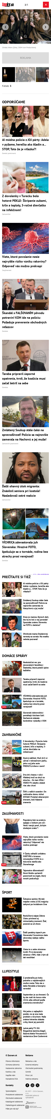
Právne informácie (13, 1061)
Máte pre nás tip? (12, 1109)
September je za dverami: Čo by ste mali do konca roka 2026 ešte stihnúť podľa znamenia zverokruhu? (36, 998)
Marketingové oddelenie (15, 1105)
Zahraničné (11, 734)
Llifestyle (10, 971)
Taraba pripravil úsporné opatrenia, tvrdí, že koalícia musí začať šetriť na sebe (35, 682)
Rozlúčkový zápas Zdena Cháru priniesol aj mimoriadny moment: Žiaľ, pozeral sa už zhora (34, 919)
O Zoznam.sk (11, 1055)
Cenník (28, 1072)
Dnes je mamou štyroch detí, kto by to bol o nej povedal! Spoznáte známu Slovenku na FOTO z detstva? (36, 621)
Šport (7, 892)
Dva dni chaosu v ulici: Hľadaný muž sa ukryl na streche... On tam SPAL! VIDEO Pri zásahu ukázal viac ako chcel (34, 780)
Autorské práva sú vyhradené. (32, 1096)
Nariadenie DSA (12, 1079)
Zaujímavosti (13, 813)
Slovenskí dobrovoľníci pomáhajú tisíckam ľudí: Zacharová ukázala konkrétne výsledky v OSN (34, 716)
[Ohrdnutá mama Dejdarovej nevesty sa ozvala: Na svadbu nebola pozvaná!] (12, 639)
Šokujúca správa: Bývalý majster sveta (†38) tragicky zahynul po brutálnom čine (35, 902)
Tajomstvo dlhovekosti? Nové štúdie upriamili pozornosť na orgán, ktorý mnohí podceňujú (34, 874)
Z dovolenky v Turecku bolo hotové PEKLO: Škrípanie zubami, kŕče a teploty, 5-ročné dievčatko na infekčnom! (35, 746)
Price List (29, 1075)
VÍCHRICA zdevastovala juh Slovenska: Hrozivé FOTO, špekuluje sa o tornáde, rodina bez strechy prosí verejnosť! (35, 701)
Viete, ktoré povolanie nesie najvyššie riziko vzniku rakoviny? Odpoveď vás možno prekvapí (35, 841)
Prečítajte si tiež (16, 577)
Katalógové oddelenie (14, 1101)
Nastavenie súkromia (14, 1068)
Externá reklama (32, 1064)
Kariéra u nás (10, 1072)
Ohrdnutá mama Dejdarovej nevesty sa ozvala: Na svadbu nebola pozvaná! (36, 636)
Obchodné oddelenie (14, 1098)
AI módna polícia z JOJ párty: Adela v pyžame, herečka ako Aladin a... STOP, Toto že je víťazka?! (36, 587)
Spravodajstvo (11, 1091)
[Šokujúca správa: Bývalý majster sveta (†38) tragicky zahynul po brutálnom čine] (12, 905)
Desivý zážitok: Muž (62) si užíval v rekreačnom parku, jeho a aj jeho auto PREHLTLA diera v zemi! (35, 762)
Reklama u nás (31, 1061)
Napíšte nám (10, 1075)
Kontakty (9, 1085)
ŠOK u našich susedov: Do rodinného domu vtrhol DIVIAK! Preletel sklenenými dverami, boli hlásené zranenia (36, 797)
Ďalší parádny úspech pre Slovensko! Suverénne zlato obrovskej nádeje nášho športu (35, 936)
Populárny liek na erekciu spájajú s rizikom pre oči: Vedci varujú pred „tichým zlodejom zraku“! (34, 824)
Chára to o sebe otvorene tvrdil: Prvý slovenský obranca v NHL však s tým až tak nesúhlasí (35, 953)
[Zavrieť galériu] (46, 5)
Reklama (29, 1055)
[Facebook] (27, 1085)
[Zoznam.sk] (31, 1103)
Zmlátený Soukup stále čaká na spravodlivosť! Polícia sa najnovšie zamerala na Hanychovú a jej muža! (35, 604)
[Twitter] (37, 1085)
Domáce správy (14, 656)
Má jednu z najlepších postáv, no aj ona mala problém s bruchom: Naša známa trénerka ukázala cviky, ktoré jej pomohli (34, 1016)
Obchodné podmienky (34, 1068)
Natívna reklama (32, 1079)
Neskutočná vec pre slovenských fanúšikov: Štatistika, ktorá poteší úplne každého (36, 666)
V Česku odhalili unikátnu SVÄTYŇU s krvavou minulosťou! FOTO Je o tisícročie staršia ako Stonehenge (34, 859)
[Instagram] (32, 1085)
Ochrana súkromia (12, 1064)
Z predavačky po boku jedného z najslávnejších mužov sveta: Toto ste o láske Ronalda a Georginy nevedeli (34, 983)
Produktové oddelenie (14, 1094)
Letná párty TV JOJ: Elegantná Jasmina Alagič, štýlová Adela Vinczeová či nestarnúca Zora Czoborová (35, 1032)
